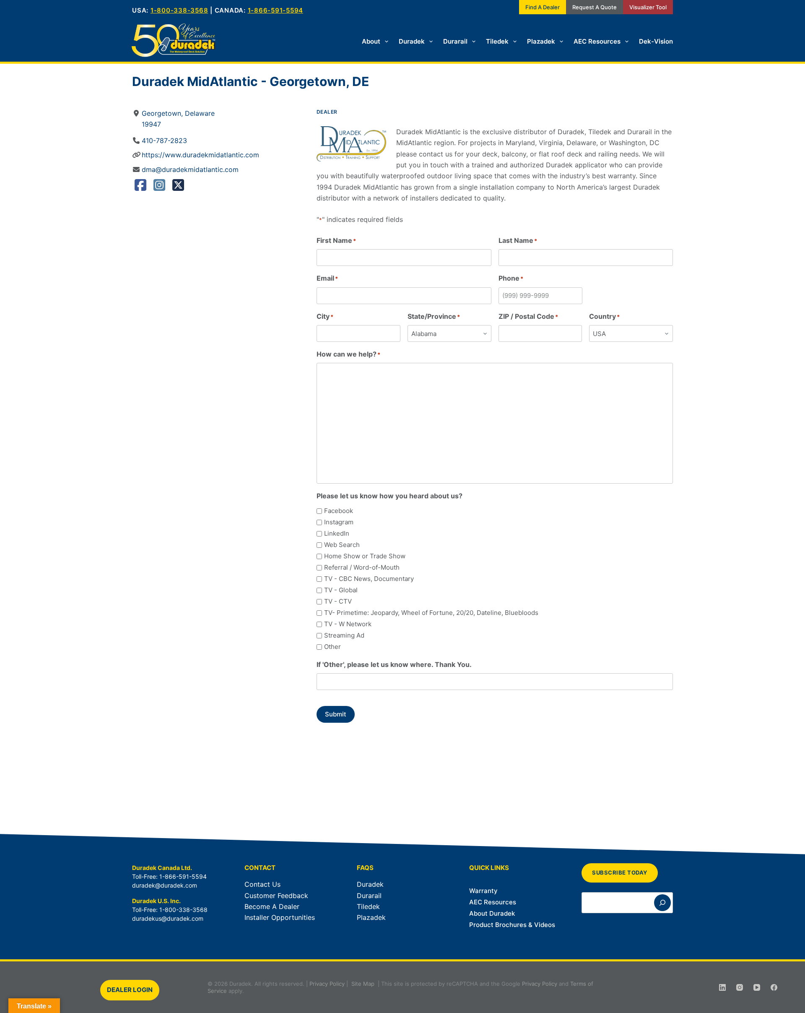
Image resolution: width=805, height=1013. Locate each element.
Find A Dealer (542, 7)
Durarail (455, 41)
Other (332, 647)
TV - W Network (347, 624)
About (371, 41)
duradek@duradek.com (164, 885)
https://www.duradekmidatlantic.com (200, 155)
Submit (335, 714)
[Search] (662, 902)
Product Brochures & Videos (512, 925)
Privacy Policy (327, 983)
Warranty (483, 891)
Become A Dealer (271, 906)
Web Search (342, 545)
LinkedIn (336, 533)
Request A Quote (594, 7)
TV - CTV (338, 601)
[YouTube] (756, 987)
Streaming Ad (344, 635)
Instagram (338, 522)
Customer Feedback (276, 895)
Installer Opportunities (279, 917)
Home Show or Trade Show (364, 556)
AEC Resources (597, 41)
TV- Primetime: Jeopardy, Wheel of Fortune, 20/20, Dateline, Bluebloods (431, 613)
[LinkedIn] (722, 987)
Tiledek (497, 41)
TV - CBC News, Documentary (369, 579)
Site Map (362, 983)
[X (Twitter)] (178, 187)
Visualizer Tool (648, 7)
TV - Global (341, 590)
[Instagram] (159, 187)
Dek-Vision (656, 41)
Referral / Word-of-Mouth (362, 567)
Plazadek (541, 41)
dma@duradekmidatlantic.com (190, 169)
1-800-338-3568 (179, 10)
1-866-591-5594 (276, 10)
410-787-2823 (164, 140)
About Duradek (492, 913)
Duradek (412, 41)
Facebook (338, 511)
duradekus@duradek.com (167, 918)
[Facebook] (140, 187)
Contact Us (262, 884)
